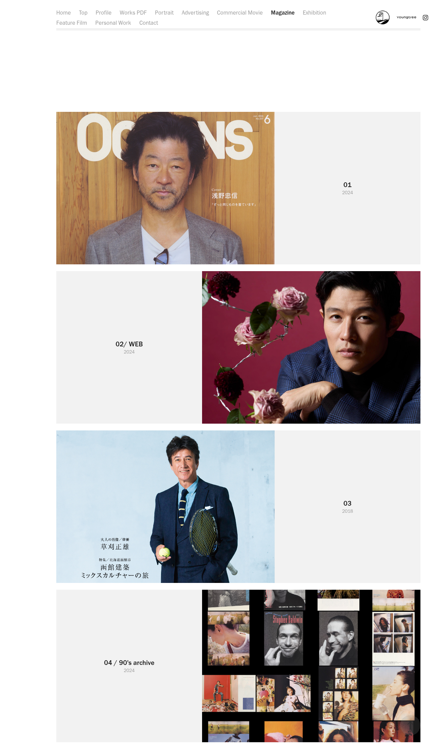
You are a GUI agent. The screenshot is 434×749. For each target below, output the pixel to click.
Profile (104, 12)
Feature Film (71, 22)
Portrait (164, 12)
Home (63, 12)
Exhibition (314, 12)
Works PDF (133, 12)
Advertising (195, 12)
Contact (148, 22)
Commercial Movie (240, 12)
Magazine (283, 12)
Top (83, 12)
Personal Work (113, 22)
